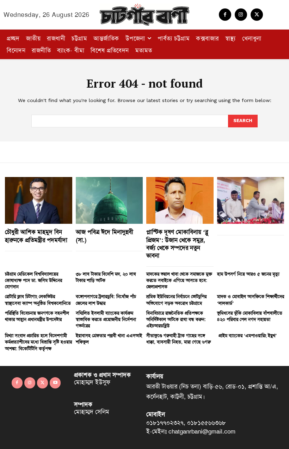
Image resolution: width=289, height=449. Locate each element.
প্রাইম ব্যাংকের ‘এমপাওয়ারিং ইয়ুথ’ (247, 336)
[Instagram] (241, 14)
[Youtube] (55, 382)
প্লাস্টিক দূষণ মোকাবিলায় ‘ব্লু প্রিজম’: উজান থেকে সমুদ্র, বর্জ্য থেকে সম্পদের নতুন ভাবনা (177, 243)
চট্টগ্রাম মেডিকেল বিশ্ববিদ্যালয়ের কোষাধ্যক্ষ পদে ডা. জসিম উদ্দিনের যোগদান (33, 280)
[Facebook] (225, 14)
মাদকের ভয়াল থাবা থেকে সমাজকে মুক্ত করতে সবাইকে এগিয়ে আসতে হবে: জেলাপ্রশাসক (179, 280)
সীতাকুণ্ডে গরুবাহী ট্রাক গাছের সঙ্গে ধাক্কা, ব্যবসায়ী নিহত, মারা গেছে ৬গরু (178, 339)
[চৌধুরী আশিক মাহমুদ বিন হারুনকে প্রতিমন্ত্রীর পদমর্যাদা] (38, 200)
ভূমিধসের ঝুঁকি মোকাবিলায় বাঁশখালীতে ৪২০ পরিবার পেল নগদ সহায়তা (249, 316)
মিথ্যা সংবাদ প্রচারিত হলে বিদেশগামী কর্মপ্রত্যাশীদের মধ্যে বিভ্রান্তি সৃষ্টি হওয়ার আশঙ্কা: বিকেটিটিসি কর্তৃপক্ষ (38, 342)
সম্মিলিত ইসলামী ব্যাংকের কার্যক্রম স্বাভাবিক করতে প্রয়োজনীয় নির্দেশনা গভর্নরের (106, 319)
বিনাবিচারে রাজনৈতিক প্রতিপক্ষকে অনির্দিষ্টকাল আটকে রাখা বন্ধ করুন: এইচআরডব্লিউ (176, 319)
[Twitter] (257, 14)
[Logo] (144, 15)
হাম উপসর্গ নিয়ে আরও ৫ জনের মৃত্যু (248, 274)
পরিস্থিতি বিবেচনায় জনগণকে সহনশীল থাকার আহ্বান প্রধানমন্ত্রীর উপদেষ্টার (37, 316)
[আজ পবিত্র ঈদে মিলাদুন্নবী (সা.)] (109, 200)
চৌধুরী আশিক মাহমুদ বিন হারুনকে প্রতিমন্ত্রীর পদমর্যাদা (36, 236)
